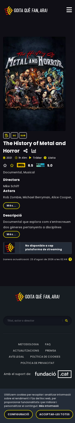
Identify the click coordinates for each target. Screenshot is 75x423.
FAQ (48, 344)
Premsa (50, 351)
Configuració (18, 414)
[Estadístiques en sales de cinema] (33, 151)
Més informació (49, 406)
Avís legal (16, 357)
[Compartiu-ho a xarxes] (26, 151)
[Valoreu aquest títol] (11, 165)
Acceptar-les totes (54, 414)
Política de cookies (45, 357)
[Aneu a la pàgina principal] (26, 10)
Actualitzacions (26, 351)
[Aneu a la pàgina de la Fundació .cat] (53, 374)
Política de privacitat (37, 363)
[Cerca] (66, 321)
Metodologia (28, 344)
